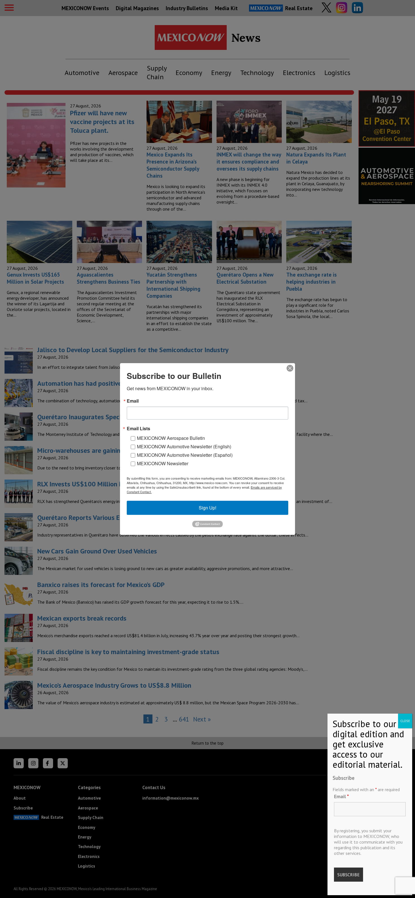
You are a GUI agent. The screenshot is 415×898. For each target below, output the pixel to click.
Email (341, 796)
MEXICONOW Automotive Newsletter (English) (184, 446)
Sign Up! (207, 507)
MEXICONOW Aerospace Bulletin (171, 438)
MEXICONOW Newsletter (162, 463)
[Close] (290, 368)
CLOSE (405, 721)
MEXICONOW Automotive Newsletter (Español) (185, 455)
